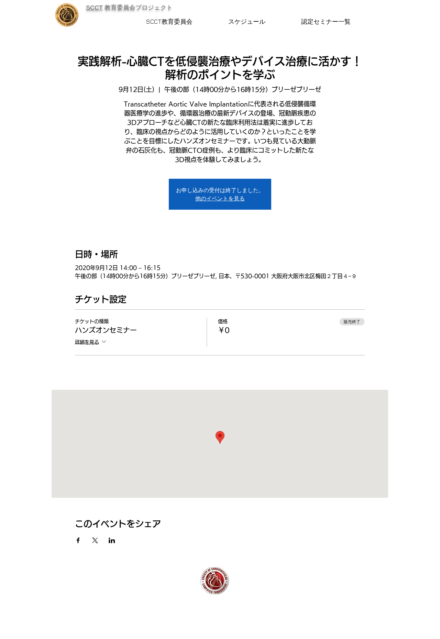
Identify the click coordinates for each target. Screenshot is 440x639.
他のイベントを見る (220, 198)
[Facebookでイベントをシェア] (78, 540)
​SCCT (94, 7)
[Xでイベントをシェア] (95, 540)
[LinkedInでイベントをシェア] (112, 540)
